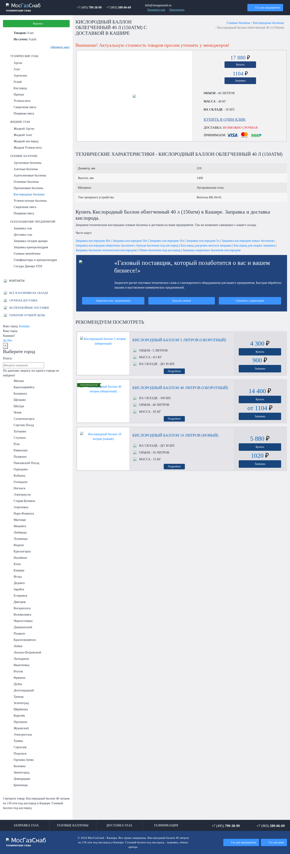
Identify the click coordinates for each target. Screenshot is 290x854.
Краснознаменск (25, 639)
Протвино (20, 722)
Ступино (20, 437)
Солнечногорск (24, 418)
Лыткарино (21, 658)
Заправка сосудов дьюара (31, 241)
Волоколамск (22, 614)
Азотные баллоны (26, 169)
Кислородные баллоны (29, 194)
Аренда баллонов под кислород (157, 245)
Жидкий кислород (26, 141)
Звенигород (21, 772)
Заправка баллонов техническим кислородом (106, 250)
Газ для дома (276, 842)
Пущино (19, 633)
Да (5, 340)
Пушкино (20, 456)
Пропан (19, 94)
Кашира (24, 326)
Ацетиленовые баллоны (30, 175)
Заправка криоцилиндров (31, 247)
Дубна (18, 684)
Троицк (19, 696)
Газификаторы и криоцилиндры (35, 260)
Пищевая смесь (24, 113)
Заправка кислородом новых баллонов (248, 240)
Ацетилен (20, 75)
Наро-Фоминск (24, 513)
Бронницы (21, 785)
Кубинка (19, 475)
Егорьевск (20, 595)
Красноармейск (24, 387)
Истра (18, 576)
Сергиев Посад (24, 425)
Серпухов (20, 747)
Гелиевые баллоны (26, 181)
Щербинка (21, 709)
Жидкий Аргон (24, 128)
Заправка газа (23, 228)
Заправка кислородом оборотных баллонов (105, 245)
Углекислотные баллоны (30, 200)
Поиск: (7, 358)
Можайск (20, 526)
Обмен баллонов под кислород (159, 250)
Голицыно (20, 482)
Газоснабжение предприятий (32, 221)
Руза (17, 444)
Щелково (20, 399)
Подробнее (174, 371)
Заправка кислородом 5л (202, 240)
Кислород (20, 88)
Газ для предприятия (267, 7)
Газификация (166, 825)
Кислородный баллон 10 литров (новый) (175, 435)
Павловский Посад (26, 463)
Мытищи (20, 519)
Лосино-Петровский (27, 652)
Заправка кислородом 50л (129, 240)
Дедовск (19, 583)
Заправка (240, 80)
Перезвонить (176, 9)
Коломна (19, 766)
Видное (19, 545)
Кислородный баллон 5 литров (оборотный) (179, 340)
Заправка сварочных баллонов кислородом (211, 250)
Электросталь (23, 734)
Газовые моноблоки (27, 253)
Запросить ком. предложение (113, 300)
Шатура (19, 406)
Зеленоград (21, 703)
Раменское (21, 450)
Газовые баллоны (23, 155)
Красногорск (22, 551)
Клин (17, 564)
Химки (18, 740)
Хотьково (20, 431)
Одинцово (21, 469)
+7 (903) (118, 7)
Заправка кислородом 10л (166, 240)
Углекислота (22, 100)
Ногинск (19, 488)
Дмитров (20, 602)
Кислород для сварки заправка (254, 245)
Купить (240, 64)
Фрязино (19, 677)
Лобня (18, 646)
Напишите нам (156, 9)
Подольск (20, 753)
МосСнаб (23, 8)
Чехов (18, 412)
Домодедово (22, 778)
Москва (19, 380)
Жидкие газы (20, 121)
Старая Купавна (24, 500)
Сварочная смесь (25, 107)
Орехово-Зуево (24, 759)
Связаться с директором (250, 300)
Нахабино (20, 557)
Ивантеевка (21, 665)
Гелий (18, 81)
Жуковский (21, 728)
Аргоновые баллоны (27, 162)
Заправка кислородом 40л (93, 240)
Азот (17, 69)
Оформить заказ (60, 47)
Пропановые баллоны (28, 188)
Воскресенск (22, 608)
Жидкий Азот (23, 135)
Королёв (19, 715)
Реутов (18, 671)
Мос (26, 842)
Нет (9, 340)
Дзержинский (23, 627)
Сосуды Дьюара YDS (28, 266)
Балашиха (20, 393)
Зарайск (19, 589)
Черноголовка (23, 620)
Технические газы (24, 56)
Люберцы (20, 532)
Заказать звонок (181, 300)
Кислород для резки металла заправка (206, 245)
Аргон (18, 63)
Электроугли (22, 494)
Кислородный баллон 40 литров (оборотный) (180, 387)
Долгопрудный (24, 690)
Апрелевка (21, 507)
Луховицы (21, 538)
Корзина (38, 23)
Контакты (16, 280)
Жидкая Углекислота (28, 147)
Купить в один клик (225, 119)
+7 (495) (89, 7)
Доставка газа (23, 234)
